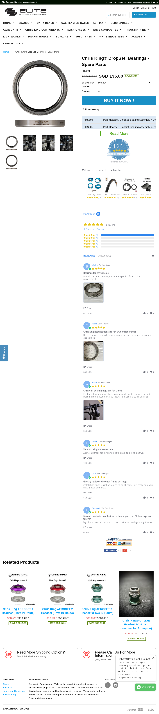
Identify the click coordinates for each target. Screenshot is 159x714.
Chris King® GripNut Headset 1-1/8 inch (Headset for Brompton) (136, 624)
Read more (119, 133)
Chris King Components (43, 29)
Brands (24, 23)
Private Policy (9, 694)
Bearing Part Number (88, 84)
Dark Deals (46, 23)
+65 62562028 (124, 2)
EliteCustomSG (10, 708)
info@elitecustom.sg (141, 2)
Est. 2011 (24, 708)
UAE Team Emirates (75, 23)
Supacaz (62, 36)
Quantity (86, 91)
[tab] (89, 256)
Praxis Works (38, 36)
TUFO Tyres (84, 36)
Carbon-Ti (11, 29)
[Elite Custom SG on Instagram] (115, 685)
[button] (89, 308)
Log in (136, 8)
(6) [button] (97, 235)
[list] (118, 293)
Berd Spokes (120, 23)
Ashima (98, 23)
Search (6, 684)
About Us (7, 687)
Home (7, 23)
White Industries (112, 36)
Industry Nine (136, 29)
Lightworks (12, 36)
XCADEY (137, 36)
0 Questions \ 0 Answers (95, 229)
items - (145, 14)
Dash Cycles (77, 29)
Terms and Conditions (14, 691)
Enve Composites (106, 29)
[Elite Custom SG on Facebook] (108, 685)
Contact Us (12, 43)
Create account (148, 8)
